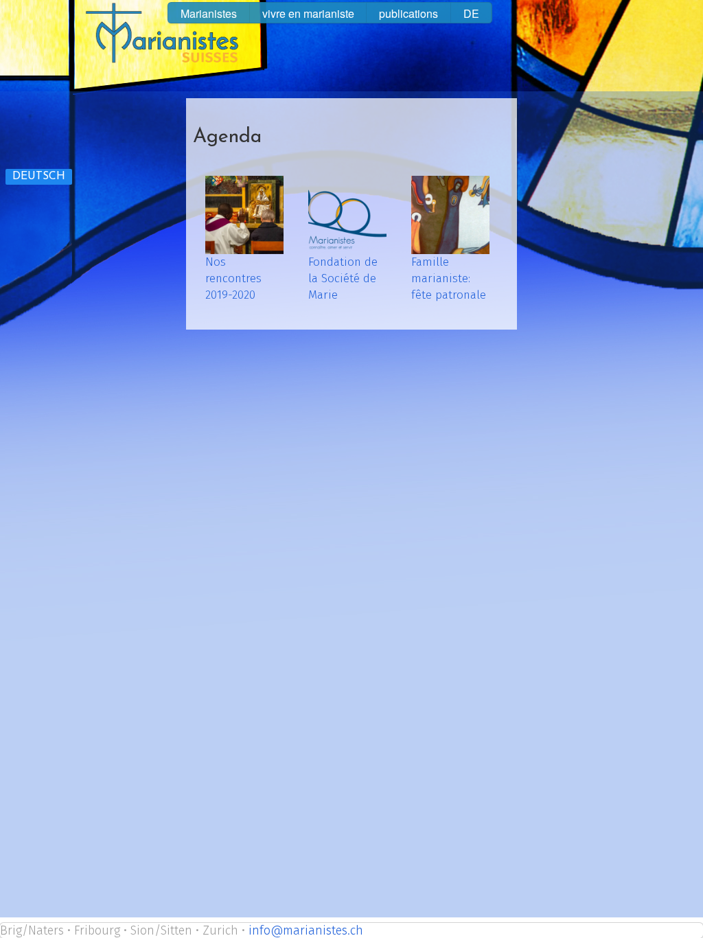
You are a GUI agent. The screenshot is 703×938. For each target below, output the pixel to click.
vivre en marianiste (308, 13)
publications (408, 13)
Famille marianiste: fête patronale (448, 278)
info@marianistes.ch (306, 930)
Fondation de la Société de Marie (343, 278)
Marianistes (209, 13)
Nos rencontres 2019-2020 (233, 278)
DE (471, 13)
